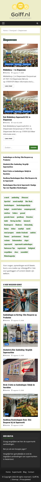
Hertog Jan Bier (15, 221)
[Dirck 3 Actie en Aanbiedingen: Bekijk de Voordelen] (20, 370)
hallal (6, 221)
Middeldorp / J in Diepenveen (20, 55)
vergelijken (8, 252)
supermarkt (8, 244)
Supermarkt (27, 64)
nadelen (33, 232)
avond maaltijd (18, 201)
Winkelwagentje (9, 256)
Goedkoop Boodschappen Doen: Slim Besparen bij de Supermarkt (17, 421)
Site (13, 479)
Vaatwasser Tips (9, 248)
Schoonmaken (17, 240)
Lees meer (9, 86)
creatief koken (17, 209)
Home (8, 472)
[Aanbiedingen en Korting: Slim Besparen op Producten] (20, 300)
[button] (3, 23)
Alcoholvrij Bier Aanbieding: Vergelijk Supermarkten (17, 351)
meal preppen (9, 232)
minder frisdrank (22, 232)
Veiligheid (31, 248)
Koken (6, 228)
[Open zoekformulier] (37, 23)
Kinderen (19, 224)
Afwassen (25, 197)
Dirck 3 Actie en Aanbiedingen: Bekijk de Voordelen (19, 386)
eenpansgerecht (29, 209)
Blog (6, 309)
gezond (22, 213)
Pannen (6, 236)
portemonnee (16, 236)
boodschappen (9, 205)
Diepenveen (9, 64)
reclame (7, 240)
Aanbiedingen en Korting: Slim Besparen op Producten (20, 316)
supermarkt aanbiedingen (23, 244)
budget (6, 209)
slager (26, 240)
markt (28, 228)
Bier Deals (28, 201)
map (16, 479)
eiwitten (7, 213)
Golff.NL (35, 477)
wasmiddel (24, 252)
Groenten (29, 217)
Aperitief (7, 201)
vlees (16, 252)
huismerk (27, 221)
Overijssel (18, 64)
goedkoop (20, 217)
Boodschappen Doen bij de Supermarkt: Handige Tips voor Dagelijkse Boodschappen (19, 186)
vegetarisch (22, 248)
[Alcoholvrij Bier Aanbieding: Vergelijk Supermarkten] (20, 335)
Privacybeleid (25, 479)
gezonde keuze (9, 217)
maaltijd (21, 228)
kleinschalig (28, 224)
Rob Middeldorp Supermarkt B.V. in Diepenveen (20, 102)
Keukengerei (8, 224)
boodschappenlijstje (23, 205)
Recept (26, 236)
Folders (15, 213)
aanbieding (15, 197)
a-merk (6, 197)
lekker (13, 228)
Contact (31, 472)
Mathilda (7, 73)
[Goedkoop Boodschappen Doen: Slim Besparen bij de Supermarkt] (20, 405)
